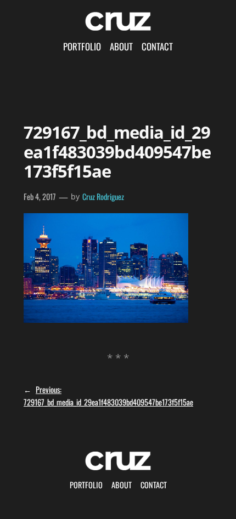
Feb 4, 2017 (40, 196)
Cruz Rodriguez (103, 196)
